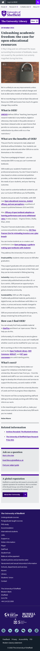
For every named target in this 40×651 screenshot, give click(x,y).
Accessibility (23, 639)
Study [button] (3, 7)
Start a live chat (8, 455)
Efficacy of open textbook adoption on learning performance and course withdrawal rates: (18, 215)
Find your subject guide (11, 465)
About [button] (35, 7)
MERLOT (13, 354)
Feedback (6, 639)
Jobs (3, 535)
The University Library (14, 21)
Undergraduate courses (10, 517)
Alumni (3, 570)
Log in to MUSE (12, 2)
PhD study (5, 524)
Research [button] (12, 7)
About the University (12, 494)
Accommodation (7, 528)
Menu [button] (33, 21)
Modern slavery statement (12, 643)
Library (3, 574)
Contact (4, 581)
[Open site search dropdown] (38, 2)
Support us (5, 538)
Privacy (14, 639)
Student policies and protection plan (14, 560)
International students (9, 531)
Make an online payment (10, 556)
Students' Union (7, 577)
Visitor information (8, 542)
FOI (31, 639)
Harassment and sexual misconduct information (19, 563)
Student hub (5, 553)
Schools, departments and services (14, 567)
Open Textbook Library (18, 351)
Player (3, 545)
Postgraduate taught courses (12, 521)
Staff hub (4, 549)
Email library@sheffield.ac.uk (13, 460)
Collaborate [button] (24, 7)
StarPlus (6, 328)
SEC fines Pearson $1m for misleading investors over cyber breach (19, 233)
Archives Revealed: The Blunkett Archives (22, 432)
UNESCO (4, 114)
